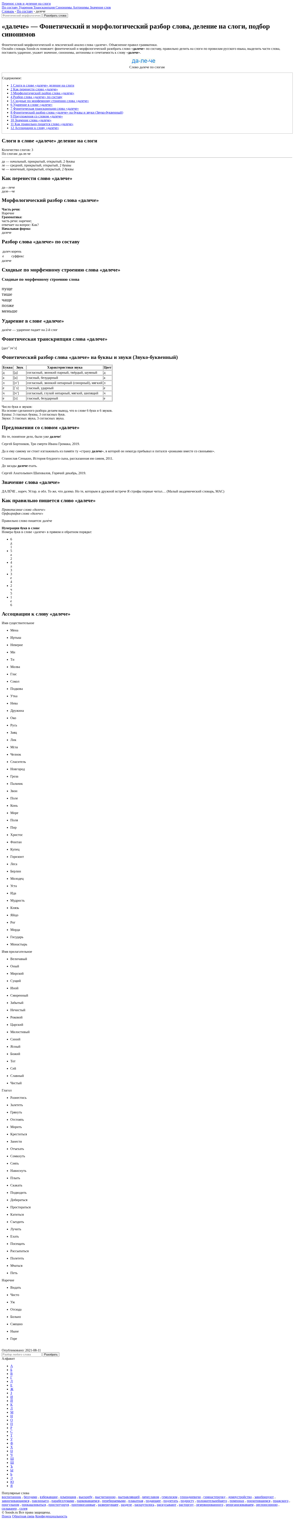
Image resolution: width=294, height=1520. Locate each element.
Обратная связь (23, 1516)
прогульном (10, 1504)
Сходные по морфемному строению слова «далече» (50, 101)
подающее (153, 1501)
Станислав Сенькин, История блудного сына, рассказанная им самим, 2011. (57, 458)
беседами (30, 1497)
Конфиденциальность (51, 1516)
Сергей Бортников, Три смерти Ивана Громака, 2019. (41, 444)
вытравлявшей (129, 1497)
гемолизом (169, 1497)
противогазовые (83, 1504)
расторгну (186, 1504)
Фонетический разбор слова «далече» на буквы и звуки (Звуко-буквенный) (67, 112)
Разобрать (51, 1354)
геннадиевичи (190, 1497)
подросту (187, 1501)
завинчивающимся (15, 1501)
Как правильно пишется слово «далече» (42, 124)
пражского (280, 1501)
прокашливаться (34, 1504)
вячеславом (150, 1497)
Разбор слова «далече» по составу (36, 97)
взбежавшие (49, 1497)
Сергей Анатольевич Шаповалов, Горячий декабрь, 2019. (44, 473)
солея (23, 1508)
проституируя (58, 1504)
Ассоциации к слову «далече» (35, 128)
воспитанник (11, 1497)
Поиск (6, 1516)
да (3, 161)
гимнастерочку (214, 1497)
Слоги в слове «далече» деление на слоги (42, 85)
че (3, 169)
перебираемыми (114, 1501)
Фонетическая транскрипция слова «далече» (45, 108)
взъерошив (68, 1497)
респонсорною (267, 1504)
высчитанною (105, 1497)
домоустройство (240, 1497)
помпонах (237, 1501)
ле (3, 165)
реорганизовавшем (240, 1504)
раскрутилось (144, 1504)
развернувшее (108, 1504)
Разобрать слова (55, 15)
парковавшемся (88, 1501)
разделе (126, 1504)
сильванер (9, 1508)
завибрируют (264, 1497)
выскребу (86, 1497)
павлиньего (40, 1501)
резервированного (209, 1504)
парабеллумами (62, 1501)
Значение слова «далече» (31, 120)
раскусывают (166, 1504)
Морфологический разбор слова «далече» (42, 93)
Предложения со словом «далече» (37, 116)
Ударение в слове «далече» (32, 105)
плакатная (135, 1501)
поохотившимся (258, 1501)
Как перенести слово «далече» (34, 89)
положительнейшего (212, 1501)
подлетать (170, 1501)
